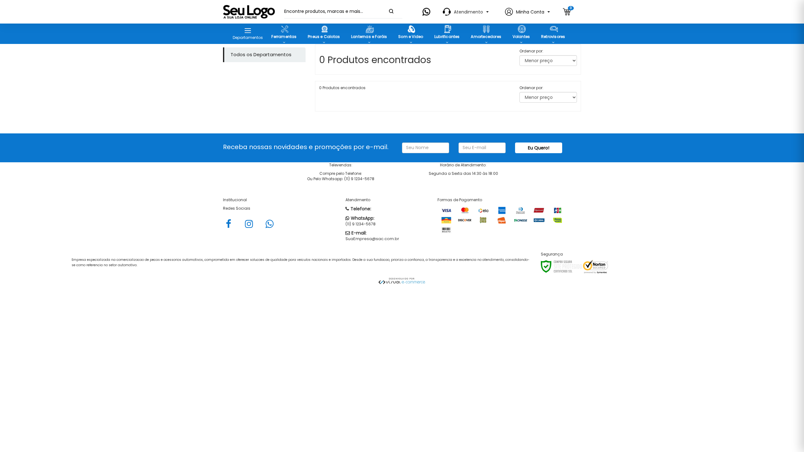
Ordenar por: (531, 51)
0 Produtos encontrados (342, 87)
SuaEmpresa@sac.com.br (372, 239)
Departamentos (248, 37)
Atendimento (468, 12)
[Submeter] (391, 11)
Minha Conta (530, 12)
